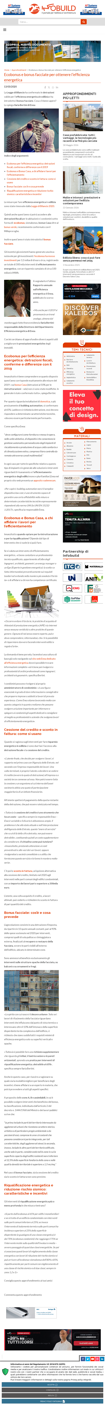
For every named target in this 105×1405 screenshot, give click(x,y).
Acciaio (69, 443)
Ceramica (70, 463)
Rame (89, 458)
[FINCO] (94, 588)
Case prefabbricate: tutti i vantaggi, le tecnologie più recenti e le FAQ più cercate (80, 138)
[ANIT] (94, 577)
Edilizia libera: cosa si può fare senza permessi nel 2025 (81, 259)
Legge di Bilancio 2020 (42, 206)
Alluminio (70, 446)
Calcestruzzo (71, 453)
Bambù (69, 449)
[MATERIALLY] (94, 566)
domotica (45, 401)
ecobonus (19, 222)
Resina (89, 462)
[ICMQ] (72, 588)
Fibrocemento (91, 441)
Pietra (89, 448)
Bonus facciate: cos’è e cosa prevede (25, 186)
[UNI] (72, 577)
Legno (89, 445)
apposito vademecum (45, 480)
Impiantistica (71, 377)
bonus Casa (21, 384)
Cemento (70, 459)
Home (6, 70)
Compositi (70, 466)
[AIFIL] (94, 599)
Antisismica (71, 356)
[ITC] (72, 566)
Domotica (70, 368)
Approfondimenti (18, 70)
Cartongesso (71, 456)
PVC (88, 455)
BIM (68, 365)
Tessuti (89, 465)
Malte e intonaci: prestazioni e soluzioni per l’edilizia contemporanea (81, 200)
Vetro (88, 468)
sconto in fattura (23, 870)
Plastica (89, 451)
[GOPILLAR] (72, 599)
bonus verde (10, 227)
